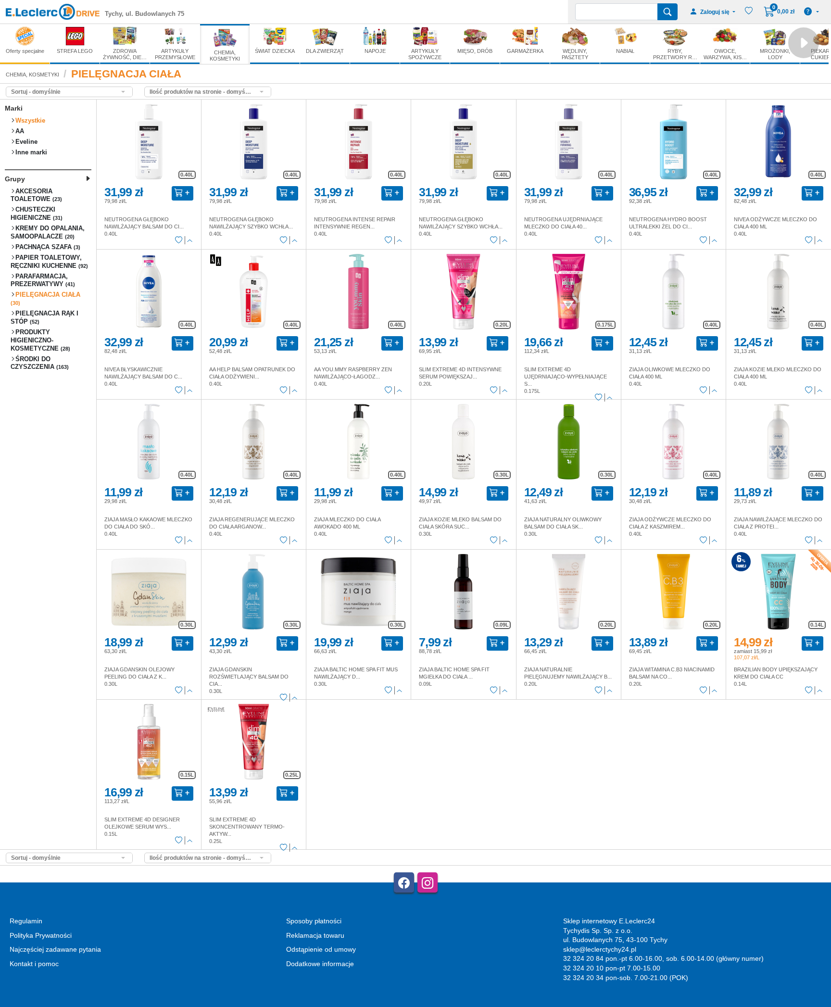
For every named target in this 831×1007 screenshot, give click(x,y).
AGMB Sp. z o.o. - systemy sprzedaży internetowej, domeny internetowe (220, 1003)
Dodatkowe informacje (320, 964)
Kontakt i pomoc (34, 964)
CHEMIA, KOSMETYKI (32, 74)
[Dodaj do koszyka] (182, 193)
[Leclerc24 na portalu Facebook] (404, 882)
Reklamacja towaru (315, 935)
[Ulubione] (178, 240)
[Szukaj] (667, 11)
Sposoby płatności (313, 921)
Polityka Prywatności (41, 935)
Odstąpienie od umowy (321, 949)
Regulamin (26, 921)
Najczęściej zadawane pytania (55, 949)
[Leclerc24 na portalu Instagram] (427, 882)
